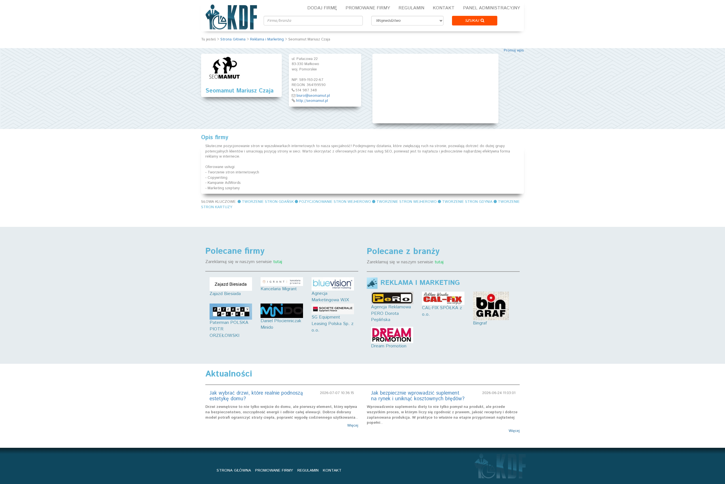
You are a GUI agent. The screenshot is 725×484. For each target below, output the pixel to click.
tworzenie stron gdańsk (268, 202)
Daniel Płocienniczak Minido (281, 324)
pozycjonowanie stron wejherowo (335, 202)
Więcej (352, 425)
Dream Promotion (388, 346)
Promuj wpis (514, 50)
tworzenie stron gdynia (467, 202)
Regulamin (411, 8)
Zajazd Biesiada (225, 294)
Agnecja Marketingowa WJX (330, 296)
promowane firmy (274, 470)
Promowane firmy (368, 8)
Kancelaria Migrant (279, 289)
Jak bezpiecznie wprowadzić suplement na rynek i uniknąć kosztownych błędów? (417, 396)
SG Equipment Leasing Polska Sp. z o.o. (332, 324)
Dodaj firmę (322, 8)
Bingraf (480, 323)
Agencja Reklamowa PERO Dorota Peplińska (391, 313)
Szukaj (473, 20)
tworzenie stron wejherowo (406, 202)
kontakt (332, 470)
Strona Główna (233, 39)
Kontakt (444, 8)
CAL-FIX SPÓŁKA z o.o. (442, 311)
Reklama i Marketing (267, 39)
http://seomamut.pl (312, 101)
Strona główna (234, 470)
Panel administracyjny (491, 8)
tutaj (277, 262)
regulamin (308, 470)
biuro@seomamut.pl (313, 95)
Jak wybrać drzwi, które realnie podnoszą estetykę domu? (256, 396)
